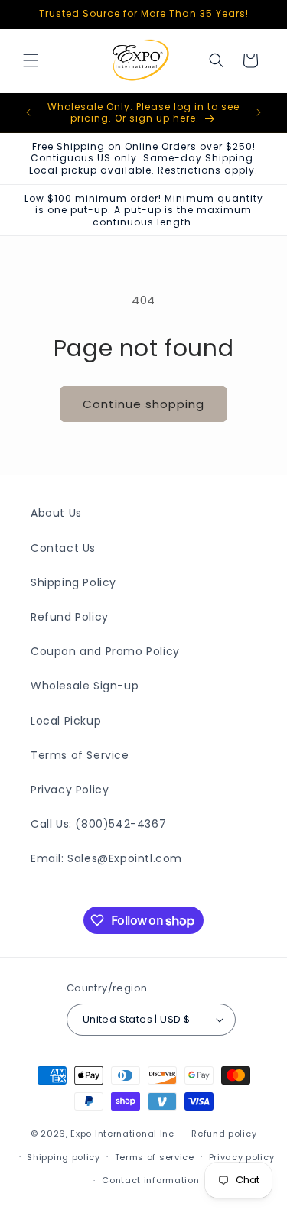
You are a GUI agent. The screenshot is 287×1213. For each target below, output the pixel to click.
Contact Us (63, 548)
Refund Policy (70, 616)
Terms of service (154, 1157)
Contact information (150, 1180)
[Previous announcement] (28, 112)
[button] (30, 60)
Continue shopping (143, 404)
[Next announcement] (259, 112)
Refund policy (223, 1133)
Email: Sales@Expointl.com (106, 858)
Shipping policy (63, 1157)
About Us (56, 513)
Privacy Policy (70, 789)
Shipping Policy (73, 582)
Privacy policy (242, 1157)
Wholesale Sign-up (85, 685)
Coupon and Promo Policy (105, 651)
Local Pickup (66, 720)
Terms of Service (80, 755)
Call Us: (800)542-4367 (98, 824)
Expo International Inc (122, 1133)
